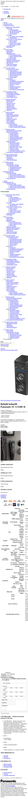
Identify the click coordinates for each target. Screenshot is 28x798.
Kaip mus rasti (7, 9)
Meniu (2, 20)
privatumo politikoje (10, 786)
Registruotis (6, 13)
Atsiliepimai (3, 497)
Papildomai (3, 496)
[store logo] (15, 18)
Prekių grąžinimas (8, 765)
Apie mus (6, 755)
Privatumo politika (8, 766)
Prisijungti (6, 11)
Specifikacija (4, 495)
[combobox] (7, 343)
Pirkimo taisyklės (8, 764)
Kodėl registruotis (8, 772)
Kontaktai (6, 757)
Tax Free (6, 774)
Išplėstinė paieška (5, 344)
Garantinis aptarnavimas (9, 775)
